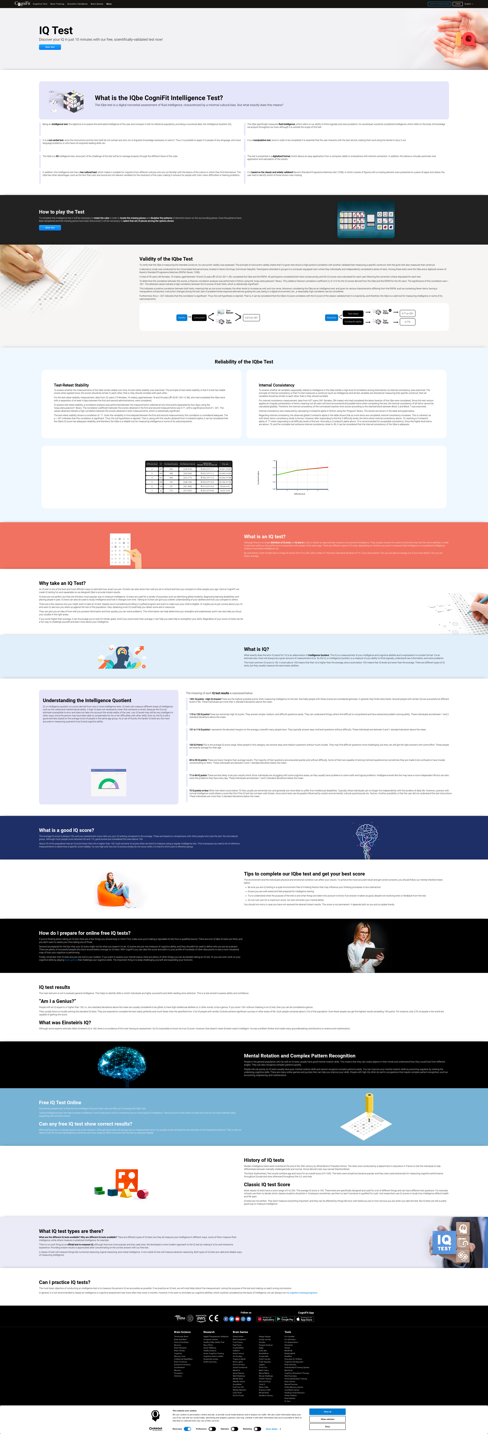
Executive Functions (182, 1365)
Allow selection (327, 1419)
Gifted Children (291, 1395)
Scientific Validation (77, 4)
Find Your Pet (238, 1387)
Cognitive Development (294, 1362)
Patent (287, 1348)
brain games (71, 960)
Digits (261, 1348)
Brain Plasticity (180, 1348)
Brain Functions (180, 1362)
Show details (271, 1429)
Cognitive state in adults (213, 1356)
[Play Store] (285, 1319)
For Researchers (291, 1342)
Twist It (262, 1384)
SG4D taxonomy (210, 1362)
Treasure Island (239, 1359)
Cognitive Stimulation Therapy (297, 1373)
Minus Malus (264, 1373)
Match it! (236, 1370)
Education (289, 1345)
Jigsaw (262, 1365)
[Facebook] (225, 1318)
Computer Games (210, 1339)
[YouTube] (237, 1318)
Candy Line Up (265, 1339)
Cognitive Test (40, 4)
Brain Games (290, 1381)
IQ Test (287, 1401)
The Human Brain (181, 1336)
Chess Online (238, 1336)
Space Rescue (238, 1373)
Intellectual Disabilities (183, 1359)
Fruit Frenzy (238, 1342)
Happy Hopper (265, 1336)
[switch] (212, 1429)
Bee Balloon (264, 1353)
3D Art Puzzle (238, 1395)
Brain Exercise (290, 1365)
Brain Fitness (179, 1351)
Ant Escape (237, 1356)
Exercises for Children (293, 1359)
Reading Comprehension (295, 1393)
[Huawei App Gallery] (266, 1319)
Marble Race (238, 1379)
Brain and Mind (180, 1339)
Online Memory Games (294, 1387)
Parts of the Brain (181, 1342)
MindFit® (288, 1351)
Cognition (178, 1353)
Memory (177, 1370)
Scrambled (237, 1384)
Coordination (179, 1367)
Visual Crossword (240, 1367)
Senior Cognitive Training (213, 1353)
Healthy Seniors (209, 1351)
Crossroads (263, 1356)
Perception (178, 1373)
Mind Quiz (289, 1370)
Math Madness (239, 1376)
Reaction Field (264, 1390)
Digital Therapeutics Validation (216, 1336)
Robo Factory (238, 1353)
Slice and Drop (265, 1381)
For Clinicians (290, 1339)
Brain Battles (290, 1398)
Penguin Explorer (266, 1345)
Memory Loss (179, 1356)
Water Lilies (263, 1387)
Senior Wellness (209, 1348)
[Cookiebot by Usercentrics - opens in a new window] (156, 1429)
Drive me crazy (239, 1365)
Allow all (327, 1412)
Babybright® (290, 1353)
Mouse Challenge (266, 1376)
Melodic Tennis (239, 1381)
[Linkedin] (248, 1318)
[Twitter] (231, 1318)
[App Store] (304, 1319)
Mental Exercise (291, 1384)
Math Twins (264, 1370)
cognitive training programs (303, 1292)
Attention (178, 1376)
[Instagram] (243, 1318)
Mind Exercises (291, 1376)
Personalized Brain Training (296, 1379)
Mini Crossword (239, 1339)
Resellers (288, 1356)
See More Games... (266, 1395)
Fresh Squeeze (265, 1362)
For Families (289, 1336)
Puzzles (262, 1342)
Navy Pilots (208, 1345)
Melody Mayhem (239, 1390)
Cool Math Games (292, 1390)
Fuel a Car (263, 1367)
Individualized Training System (297, 1367)
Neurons (177, 1345)
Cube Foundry (264, 1359)
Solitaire (236, 1351)
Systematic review (210, 1359)
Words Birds (264, 1393)
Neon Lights (238, 1362)
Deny (327, 1426)
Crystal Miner (238, 1348)
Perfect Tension (265, 1379)
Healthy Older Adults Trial (213, 1342)
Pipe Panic (237, 1345)
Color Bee (263, 1351)
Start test (50, 47)
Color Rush (237, 1393)
